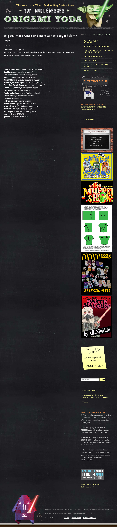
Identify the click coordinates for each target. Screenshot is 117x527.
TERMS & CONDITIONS (89, 518)
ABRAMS (66, 518)
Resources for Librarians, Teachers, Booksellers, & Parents (96, 396)
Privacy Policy (76, 518)
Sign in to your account (97, 34)
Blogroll (85, 402)
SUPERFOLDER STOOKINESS (91, 107)
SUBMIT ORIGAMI (87, 119)
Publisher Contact (89, 390)
